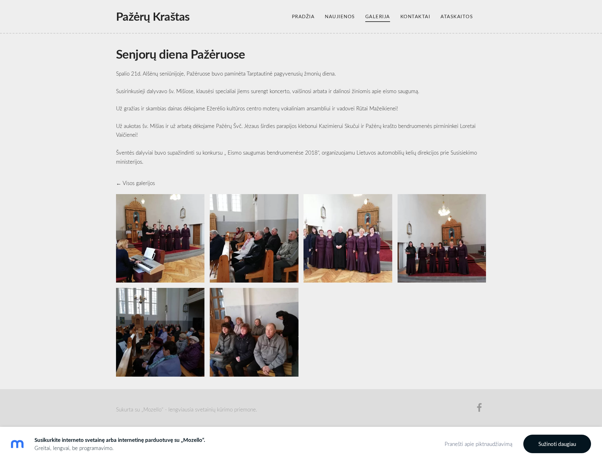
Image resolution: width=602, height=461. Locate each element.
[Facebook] (479, 407)
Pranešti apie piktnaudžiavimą (478, 444)
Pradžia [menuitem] (303, 16)
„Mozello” (152, 409)
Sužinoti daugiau (557, 444)
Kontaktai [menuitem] (415, 16)
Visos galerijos (139, 183)
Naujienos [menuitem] (340, 16)
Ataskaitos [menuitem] (457, 16)
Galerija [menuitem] (377, 16)
